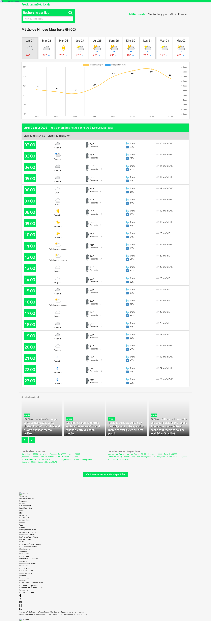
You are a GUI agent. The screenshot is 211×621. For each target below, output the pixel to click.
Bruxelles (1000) (170, 454)
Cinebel (22, 522)
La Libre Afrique (25, 520)
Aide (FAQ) (23, 575)
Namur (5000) (74, 454)
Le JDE (21, 541)
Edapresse (23, 500)
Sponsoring (23, 589)
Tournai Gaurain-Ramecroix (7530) (36, 459)
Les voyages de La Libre (28, 532)
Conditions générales (27, 563)
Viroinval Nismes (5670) (47, 462)
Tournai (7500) (159, 456)
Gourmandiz (24, 517)
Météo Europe (178, 14)
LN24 (21, 513)
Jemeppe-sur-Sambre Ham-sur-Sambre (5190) (41, 456)
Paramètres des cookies (28, 558)
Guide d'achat (24, 568)
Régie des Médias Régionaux (30, 544)
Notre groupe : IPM (26, 592)
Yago (21, 525)
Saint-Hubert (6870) (30, 454)
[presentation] (25, 440)
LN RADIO (23, 515)
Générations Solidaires (28, 546)
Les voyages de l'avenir (28, 529)
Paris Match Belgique (27, 508)
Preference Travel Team (28, 537)
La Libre (22, 503)
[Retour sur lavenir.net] (105, 1)
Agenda (22, 527)
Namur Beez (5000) (70, 456)
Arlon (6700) (113, 459)
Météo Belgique (157, 14)
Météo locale (137, 14)
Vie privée (23, 551)
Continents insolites (26, 534)
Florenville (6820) (115, 456)
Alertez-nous (24, 580)
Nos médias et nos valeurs (29, 585)
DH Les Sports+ (25, 505)
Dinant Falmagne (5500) (61, 459)
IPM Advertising (25, 539)
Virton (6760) (125, 459)
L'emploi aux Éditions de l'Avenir (31, 582)
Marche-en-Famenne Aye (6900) (53, 454)
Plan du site (23, 565)
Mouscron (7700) (29, 462)
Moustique (23, 510)
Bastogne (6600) (155, 454)
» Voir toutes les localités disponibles (105, 474)
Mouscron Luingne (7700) (83, 459)
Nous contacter (25, 577)
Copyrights (23, 561)
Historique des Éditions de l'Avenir (32, 587)
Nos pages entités (26, 570)
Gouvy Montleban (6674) (177, 456)
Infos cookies (24, 553)
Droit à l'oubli (24, 556)
